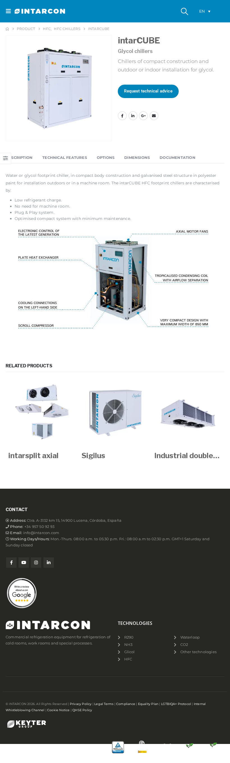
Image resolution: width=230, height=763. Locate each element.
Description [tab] (19, 157)
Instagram (36, 562)
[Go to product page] (42, 412)
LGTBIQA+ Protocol (176, 704)
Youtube (24, 562)
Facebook (122, 115)
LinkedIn (132, 115)
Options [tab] (105, 157)
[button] (10, 11)
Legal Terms (103, 704)
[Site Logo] (30, 11)
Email (154, 115)
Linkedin (48, 562)
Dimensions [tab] (137, 157)
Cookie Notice (58, 710)
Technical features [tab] (64, 157)
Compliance (125, 704)
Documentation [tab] (178, 157)
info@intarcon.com (41, 533)
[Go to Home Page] (7, 29)
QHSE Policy (82, 710)
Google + (143, 115)
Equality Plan (148, 704)
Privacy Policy (81, 704)
